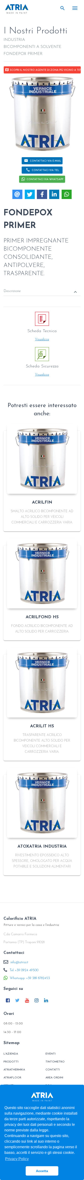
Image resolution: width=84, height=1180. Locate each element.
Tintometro (55, 1061)
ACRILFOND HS (42, 617)
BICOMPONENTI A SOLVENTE (32, 47)
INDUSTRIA (14, 40)
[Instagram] (36, 1000)
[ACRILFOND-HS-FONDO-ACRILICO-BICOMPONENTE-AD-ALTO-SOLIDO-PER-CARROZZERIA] (42, 573)
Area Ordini (54, 1077)
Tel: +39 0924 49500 (24, 970)
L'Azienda (11, 1053)
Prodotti (11, 1061)
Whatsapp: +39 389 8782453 (30, 978)
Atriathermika (14, 1069)
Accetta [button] (42, 1171)
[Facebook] (8, 1000)
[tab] (42, 288)
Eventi (51, 1053)
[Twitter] (17, 1000)
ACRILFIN (42, 503)
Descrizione (41, 291)
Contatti (53, 1069)
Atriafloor (12, 1077)
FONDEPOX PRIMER (23, 54)
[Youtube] (27, 1000)
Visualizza (42, 339)
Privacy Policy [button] (17, 1159)
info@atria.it (19, 962)
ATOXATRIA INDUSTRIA (42, 847)
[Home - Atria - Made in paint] (17, 8)
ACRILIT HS (42, 726)
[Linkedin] (46, 1000)
